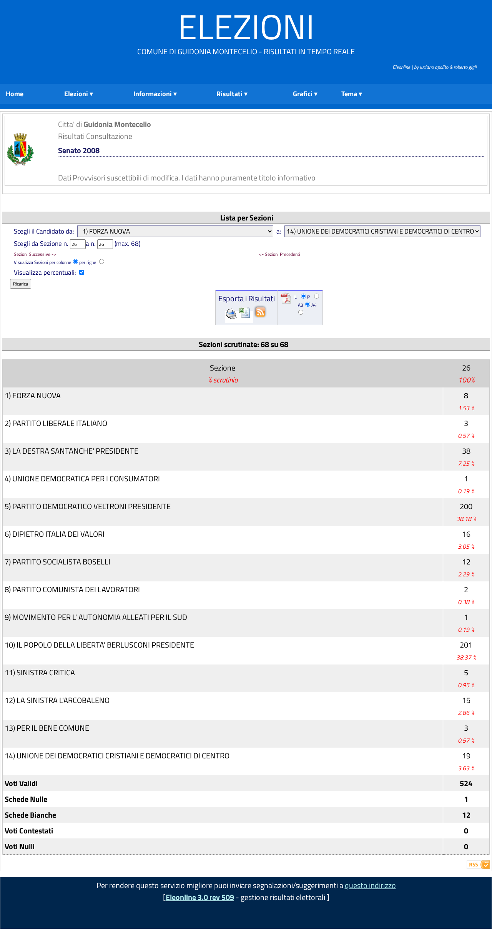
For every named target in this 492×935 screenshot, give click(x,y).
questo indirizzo (370, 885)
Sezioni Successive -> (35, 254)
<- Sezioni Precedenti (279, 254)
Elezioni (246, 26)
